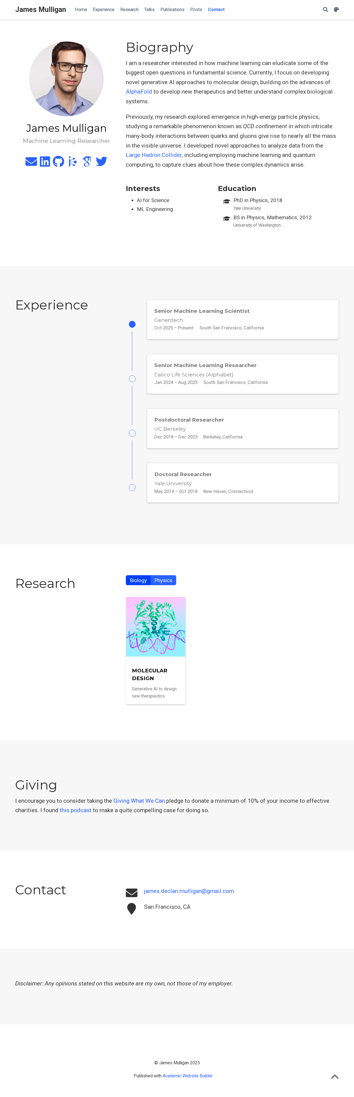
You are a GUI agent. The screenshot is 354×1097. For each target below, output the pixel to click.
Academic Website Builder (188, 1075)
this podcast (76, 810)
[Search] (325, 10)
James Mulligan (40, 10)
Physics (163, 580)
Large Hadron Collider (154, 155)
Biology (138, 580)
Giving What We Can (139, 800)
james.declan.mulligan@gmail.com (189, 891)
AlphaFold (139, 91)
